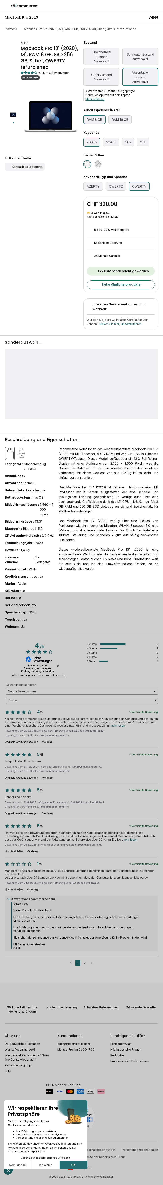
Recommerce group (18, 1065)
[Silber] (87, 164)
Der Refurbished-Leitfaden (22, 1043)
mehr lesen (118, 725)
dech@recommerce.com (73, 1043)
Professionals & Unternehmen (129, 1061)
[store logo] (24, 5)
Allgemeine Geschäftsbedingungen (93, 1149)
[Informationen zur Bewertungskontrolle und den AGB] (57, 665)
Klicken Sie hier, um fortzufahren (120, 324)
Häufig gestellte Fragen (125, 1049)
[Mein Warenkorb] (158, 5)
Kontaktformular (120, 1043)
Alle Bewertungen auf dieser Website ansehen (39, 675)
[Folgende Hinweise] (92, 963)
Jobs (8, 1071)
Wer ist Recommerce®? (20, 1049)
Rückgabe (117, 1055)
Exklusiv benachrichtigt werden (123, 271)
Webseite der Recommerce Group (103, 1157)
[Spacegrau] (98, 164)
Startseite (11, 29)
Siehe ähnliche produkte (121, 284)
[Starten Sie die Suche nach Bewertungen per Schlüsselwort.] (155, 700)
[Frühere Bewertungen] (71, 962)
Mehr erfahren (94, 99)
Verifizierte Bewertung (145, 712)
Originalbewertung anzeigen (21, 742)
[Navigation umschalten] (5, 5)
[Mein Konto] (151, 5)
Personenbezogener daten (140, 1149)
